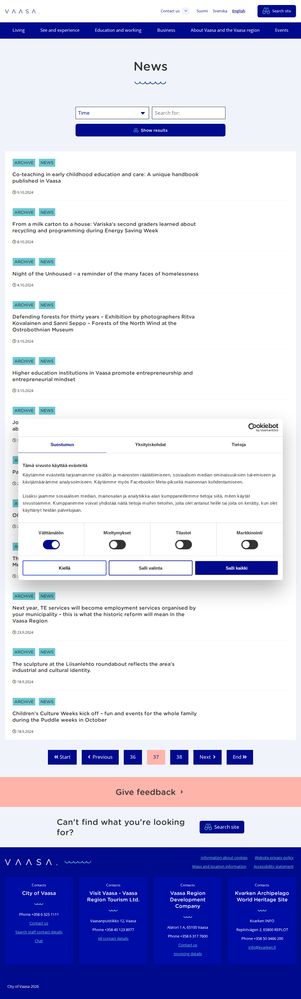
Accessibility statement (274, 866)
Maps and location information (219, 866)
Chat (39, 940)
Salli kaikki (237, 568)
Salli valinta (150, 568)
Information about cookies (224, 857)
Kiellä (64, 568)
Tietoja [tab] (239, 444)
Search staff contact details (38, 932)
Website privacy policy (274, 857)
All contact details (113, 938)
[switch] (117, 544)
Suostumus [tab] (62, 444)
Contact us (170, 11)
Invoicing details (188, 953)
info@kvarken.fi (262, 947)
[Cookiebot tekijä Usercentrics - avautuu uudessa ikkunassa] (252, 427)
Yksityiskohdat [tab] (150, 444)
